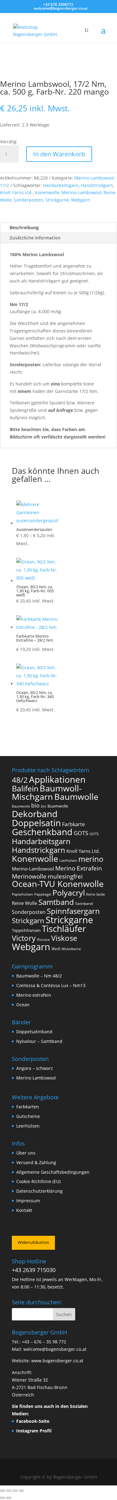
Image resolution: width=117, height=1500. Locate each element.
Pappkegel (42, 894)
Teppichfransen (26, 930)
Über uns (26, 1153)
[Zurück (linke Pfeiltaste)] (2, 1498)
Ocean (23, 1005)
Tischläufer (64, 928)
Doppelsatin (36, 823)
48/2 (20, 780)
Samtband (56, 902)
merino (91, 859)
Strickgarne (57, 200)
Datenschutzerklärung (39, 1191)
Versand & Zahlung (36, 1162)
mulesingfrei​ (65, 876)
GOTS (81, 833)
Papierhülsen (22, 894)
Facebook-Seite (32, 1421)
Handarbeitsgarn (61, 185)
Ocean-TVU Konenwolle (58, 883)
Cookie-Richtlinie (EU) (38, 1181)
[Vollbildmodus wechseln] (8, 1491)
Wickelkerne (71, 949)
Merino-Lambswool (81, 192)
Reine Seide (95, 894)
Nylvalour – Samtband (39, 1041)
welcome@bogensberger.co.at (54, 1349)
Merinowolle (29, 876)
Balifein (25, 788)
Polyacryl (68, 893)
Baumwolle (76, 796)
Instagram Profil (33, 1431)
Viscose (43, 939)
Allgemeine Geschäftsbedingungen (53, 1172)
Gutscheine (28, 1116)
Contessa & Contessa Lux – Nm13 (50, 985)
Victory (24, 938)
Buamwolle (57, 806)
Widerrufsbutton (33, 1242)
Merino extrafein (33, 995)
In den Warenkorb (59, 154)
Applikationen (57, 779)
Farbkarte (73, 824)
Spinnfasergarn (73, 911)
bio (35, 805)
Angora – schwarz (34, 1068)
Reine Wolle (24, 903)
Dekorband (34, 814)
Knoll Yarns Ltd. (16, 192)
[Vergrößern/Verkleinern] (2, 1491)
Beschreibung (24, 227)
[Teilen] (14, 1491)
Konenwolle (47, 192)
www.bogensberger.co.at (57, 1361)
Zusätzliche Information (35, 238)
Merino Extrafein (78, 868)
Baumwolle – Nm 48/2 (39, 976)
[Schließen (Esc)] (21, 1491)
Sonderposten (28, 200)
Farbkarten (27, 1107)
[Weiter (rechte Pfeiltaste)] (8, 1498)
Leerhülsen (68, 860)
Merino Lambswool (36, 1078)
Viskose (64, 938)
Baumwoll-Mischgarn (47, 793)
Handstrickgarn (97, 185)
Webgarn (80, 200)
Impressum (28, 1201)
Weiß (55, 948)
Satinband (84, 903)
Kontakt (24, 1210)
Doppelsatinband (34, 1032)
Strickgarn (28, 920)
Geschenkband (42, 832)
